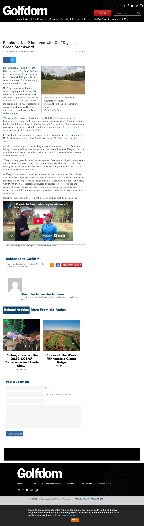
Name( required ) (50, 388)
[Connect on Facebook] (58, 265)
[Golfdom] (39, 479)
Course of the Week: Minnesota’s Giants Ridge (61, 358)
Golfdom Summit (104, 483)
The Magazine (39, 19)
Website (47, 401)
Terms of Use (97, 499)
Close (74, 520)
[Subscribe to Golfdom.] (71, 265)
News (19, 19)
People (87, 19)
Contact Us (35, 483)
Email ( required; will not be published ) (58, 394)
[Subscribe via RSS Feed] (52, 265)
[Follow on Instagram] (141, 6)
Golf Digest (22, 77)
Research (76, 19)
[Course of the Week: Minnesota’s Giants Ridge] (61, 333)
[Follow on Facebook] (127, 6)
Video (27, 19)
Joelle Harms (12, 51)
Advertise (116, 19)
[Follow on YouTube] (131, 6)
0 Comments (80, 51)
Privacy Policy (82, 499)
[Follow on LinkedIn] (136, 6)
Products (65, 19)
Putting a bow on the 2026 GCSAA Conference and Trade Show (21, 360)
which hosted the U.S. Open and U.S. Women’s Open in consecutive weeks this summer (20, 70)
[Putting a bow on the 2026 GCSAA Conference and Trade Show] (21, 333)
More (126, 19)
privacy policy (69, 515)
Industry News (50, 246)
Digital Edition (86, 483)
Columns (53, 19)
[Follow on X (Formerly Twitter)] (123, 6)
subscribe (102, 13)
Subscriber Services (53, 483)
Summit (101, 19)
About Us (20, 483)
